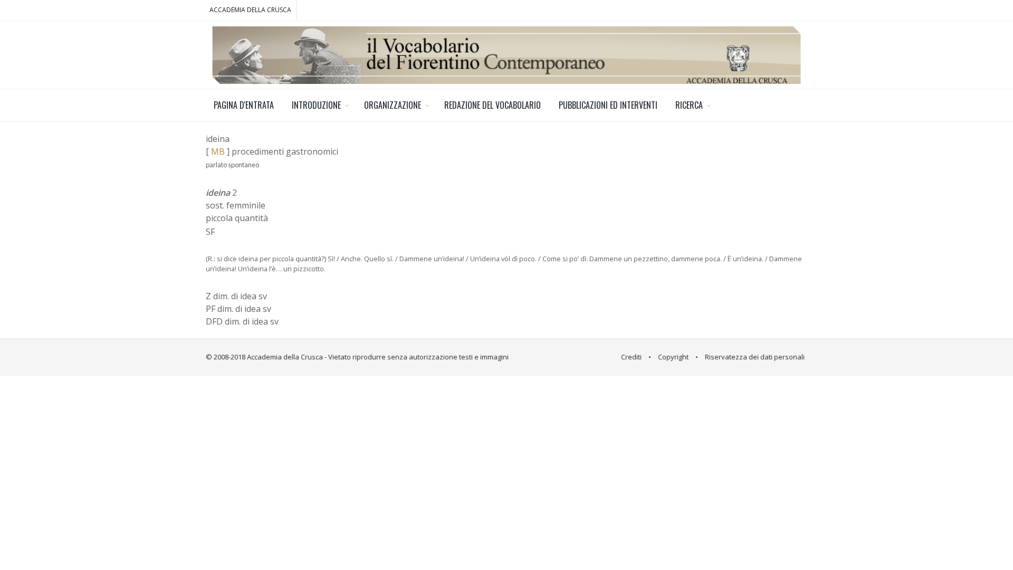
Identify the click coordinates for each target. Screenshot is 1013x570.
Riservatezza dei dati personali (755, 357)
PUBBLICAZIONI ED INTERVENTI (608, 105)
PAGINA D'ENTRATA (244, 105)
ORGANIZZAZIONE (392, 105)
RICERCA (689, 105)
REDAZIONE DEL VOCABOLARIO (492, 105)
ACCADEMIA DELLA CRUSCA (250, 9)
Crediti (631, 357)
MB (218, 151)
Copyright (673, 357)
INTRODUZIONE (316, 105)
